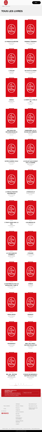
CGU (9, 428)
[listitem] (2, 413)
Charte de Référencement (36, 428)
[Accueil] (5, 2)
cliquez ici (17, 395)
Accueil (3, 6)
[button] (26, 384)
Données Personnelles (27, 428)
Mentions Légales (5, 428)
